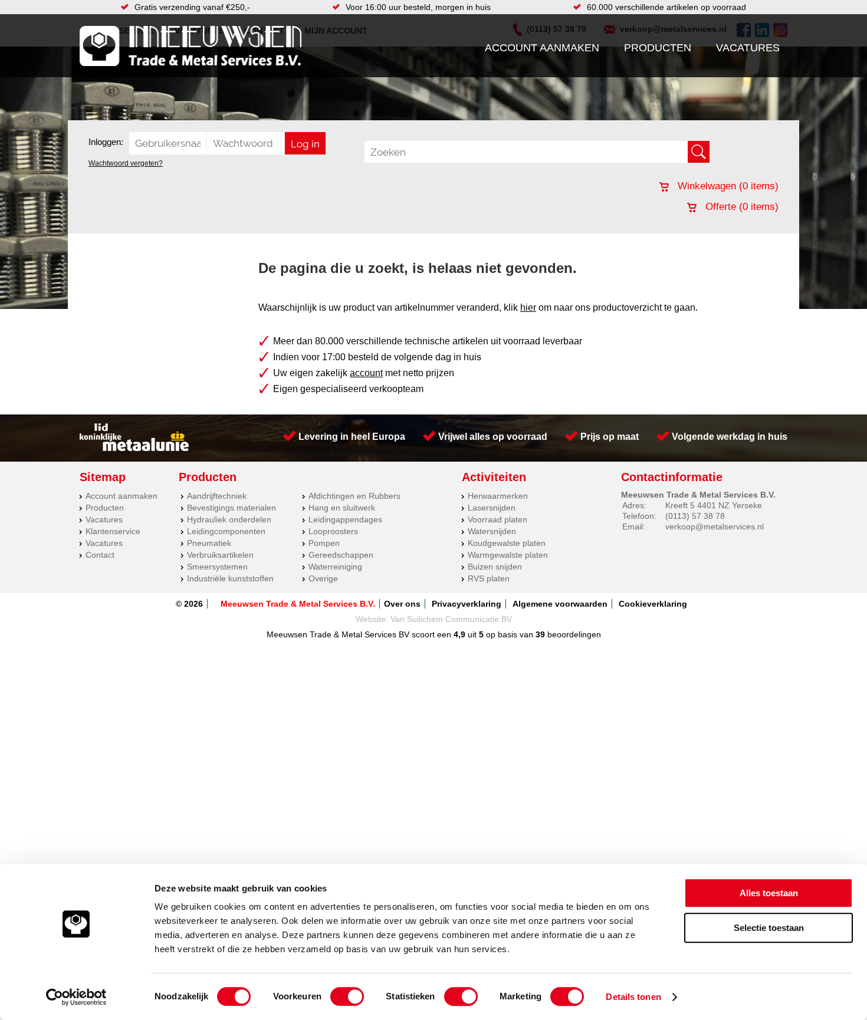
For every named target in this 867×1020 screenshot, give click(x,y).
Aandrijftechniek (217, 496)
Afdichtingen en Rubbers (354, 496)
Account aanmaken (542, 48)
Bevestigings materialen (231, 507)
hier (528, 307)
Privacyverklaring (466, 603)
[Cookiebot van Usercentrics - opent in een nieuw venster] (76, 997)
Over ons (402, 603)
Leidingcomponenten (226, 531)
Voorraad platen (497, 519)
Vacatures (748, 48)
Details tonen (633, 997)
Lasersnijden (491, 507)
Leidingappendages (345, 519)
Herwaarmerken (498, 496)
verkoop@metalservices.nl (714, 526)
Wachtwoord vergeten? (125, 163)
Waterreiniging (335, 566)
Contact (100, 555)
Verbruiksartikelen (220, 555)
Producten (657, 48)
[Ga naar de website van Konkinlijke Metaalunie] (134, 448)
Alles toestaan (769, 893)
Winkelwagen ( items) (727, 186)
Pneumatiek (209, 543)
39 (540, 634)
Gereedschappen (340, 555)
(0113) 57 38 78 (695, 516)
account (366, 373)
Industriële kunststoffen (230, 578)
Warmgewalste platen (508, 555)
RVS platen (489, 578)
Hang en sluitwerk (341, 507)
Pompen (324, 543)
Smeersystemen (217, 566)
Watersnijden (492, 531)
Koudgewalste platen (507, 543)
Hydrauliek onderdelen (229, 519)
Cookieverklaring (653, 603)
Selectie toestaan (769, 928)
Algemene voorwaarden (560, 603)
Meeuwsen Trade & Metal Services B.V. (298, 603)
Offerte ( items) (740, 206)
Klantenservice (113, 531)
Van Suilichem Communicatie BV (451, 619)
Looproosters (333, 531)
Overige (323, 578)
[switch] (347, 996)
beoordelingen (573, 634)
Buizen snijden (495, 566)
